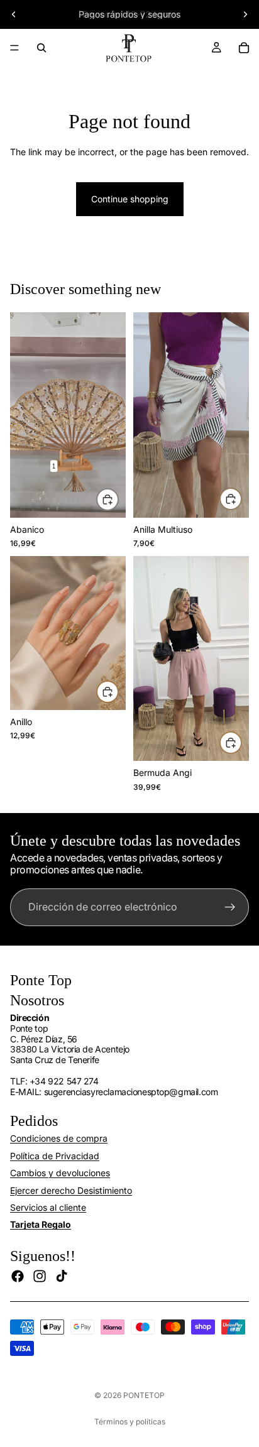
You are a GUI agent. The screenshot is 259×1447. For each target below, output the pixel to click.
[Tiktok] (61, 1276)
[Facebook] (17, 1276)
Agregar (241, 498)
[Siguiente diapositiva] (245, 14)
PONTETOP (144, 1395)
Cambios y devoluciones (60, 1172)
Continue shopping (129, 199)
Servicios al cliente (48, 1207)
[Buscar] (41, 48)
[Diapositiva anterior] (14, 14)
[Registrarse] (230, 907)
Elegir (118, 498)
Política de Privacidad (54, 1155)
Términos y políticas (129, 1421)
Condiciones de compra (58, 1138)
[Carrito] (244, 48)
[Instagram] (39, 1276)
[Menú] (14, 47)
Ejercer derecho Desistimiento (71, 1190)
